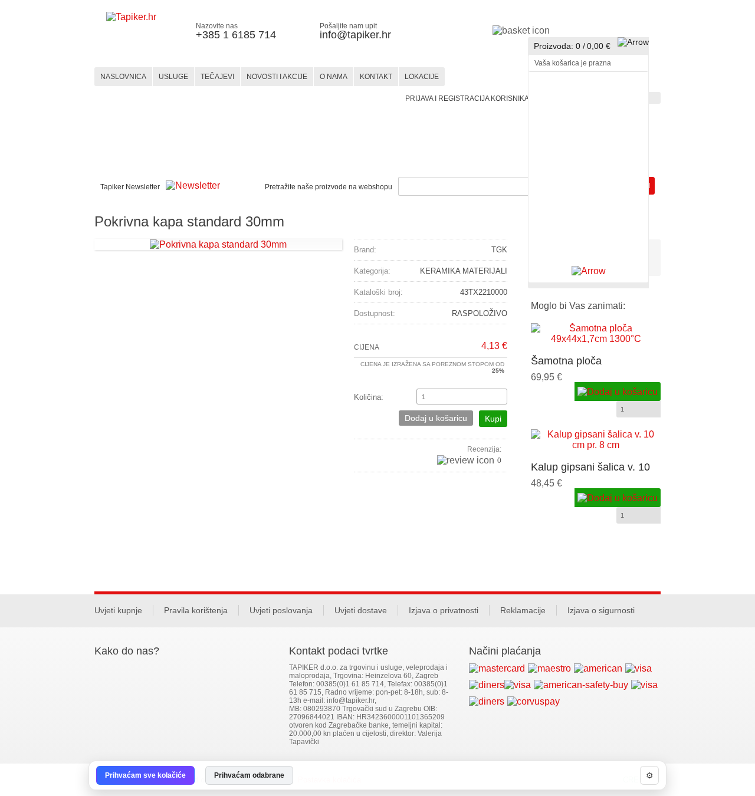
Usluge (173, 77)
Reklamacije (523, 610)
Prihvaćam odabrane (249, 775)
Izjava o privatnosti (443, 610)
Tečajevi (217, 77)
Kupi (493, 418)
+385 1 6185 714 (236, 35)
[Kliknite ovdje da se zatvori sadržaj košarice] (589, 271)
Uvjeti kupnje (118, 610)
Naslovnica (123, 77)
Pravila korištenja (196, 610)
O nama (333, 77)
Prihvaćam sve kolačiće (145, 775)
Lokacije (422, 77)
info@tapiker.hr (355, 35)
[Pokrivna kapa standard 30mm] (218, 244)
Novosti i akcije (277, 77)
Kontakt (376, 77)
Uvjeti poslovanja (281, 610)
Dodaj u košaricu (436, 418)
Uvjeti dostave (360, 610)
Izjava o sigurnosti (601, 610)
